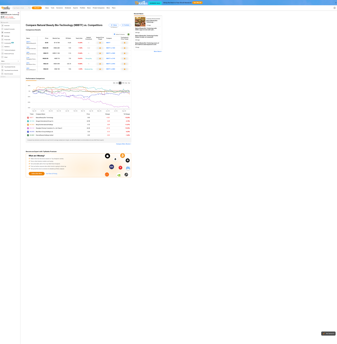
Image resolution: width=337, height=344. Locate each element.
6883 (27, 68)
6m (117, 83)
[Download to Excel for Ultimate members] (128, 34)
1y (120, 83)
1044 (27, 47)
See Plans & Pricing (51, 173)
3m (114, 83)
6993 (27, 63)
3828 (27, 52)
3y (126, 83)
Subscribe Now (37, 173)
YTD (123, 83)
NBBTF (28, 42)
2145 (27, 57)
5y (129, 83)
